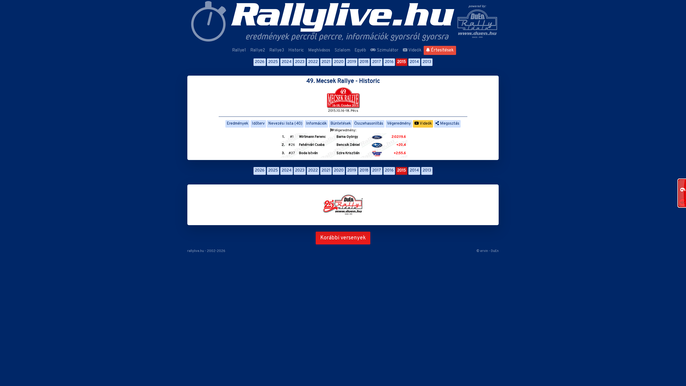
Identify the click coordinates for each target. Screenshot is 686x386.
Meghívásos (319, 50)
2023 (299, 62)
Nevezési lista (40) (285, 123)
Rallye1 (239, 50)
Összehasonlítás (368, 123)
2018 (364, 62)
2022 (313, 62)
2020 (339, 62)
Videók (415, 50)
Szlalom (342, 50)
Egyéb (360, 50)
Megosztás (449, 123)
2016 (389, 62)
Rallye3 (276, 50)
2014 (414, 62)
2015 (401, 62)
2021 (326, 62)
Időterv (258, 123)
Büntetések (340, 123)
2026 (259, 62)
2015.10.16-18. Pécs (343, 111)
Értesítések (442, 50)
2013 (427, 62)
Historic (296, 50)
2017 (376, 62)
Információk (316, 123)
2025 (273, 62)
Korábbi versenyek (343, 238)
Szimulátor (387, 50)
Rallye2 (257, 50)
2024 (287, 62)
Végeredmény (399, 123)
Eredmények (237, 123)
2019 (351, 62)
